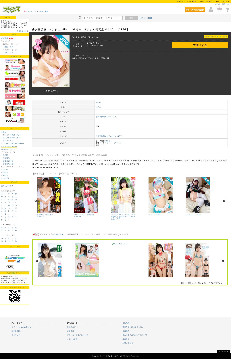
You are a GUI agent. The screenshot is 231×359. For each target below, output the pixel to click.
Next (224, 201)
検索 (131, 18)
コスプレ (108, 141)
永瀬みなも (78, 216)
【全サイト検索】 (146, 18)
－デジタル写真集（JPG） (11, 138)
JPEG (98, 102)
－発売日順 (5, 158)
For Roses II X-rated (193, 214)
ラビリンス (15, 335)
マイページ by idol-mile (21, 327)
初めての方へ (226, 4)
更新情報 (4, 38)
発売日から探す (7, 186)
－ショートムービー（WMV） (13, 143)
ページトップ (223, 351)
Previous (35, 201)
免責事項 (126, 339)
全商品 (3, 132)
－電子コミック (7, 141)
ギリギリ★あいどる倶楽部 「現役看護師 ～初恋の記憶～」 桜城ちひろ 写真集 (123, 216)
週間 (6, 47)
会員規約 (126, 331)
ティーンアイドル (114, 143)
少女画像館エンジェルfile (106, 117)
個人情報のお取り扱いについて (134, 335)
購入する (201, 45)
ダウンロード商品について (77, 335)
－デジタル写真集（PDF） (11, 135)
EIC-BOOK (58, 234)
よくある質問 (72, 339)
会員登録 (70, 331)
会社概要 (126, 323)
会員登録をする (22, 31)
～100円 (4, 170)
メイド (102, 145)
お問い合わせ (127, 343)
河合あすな (41, 216)
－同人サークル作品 (9, 146)
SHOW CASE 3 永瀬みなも (84, 214)
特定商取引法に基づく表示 (133, 327)
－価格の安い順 (7, 161)
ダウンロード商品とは (100, 58)
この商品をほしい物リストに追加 (216, 36)
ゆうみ (98, 107)
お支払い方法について (81, 58)
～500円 (4, 175)
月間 (11, 47)
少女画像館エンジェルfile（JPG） (110, 136)
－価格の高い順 (7, 164)
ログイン (218, 4)
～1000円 (5, 178)
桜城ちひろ (115, 219)
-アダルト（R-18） (9, 149)
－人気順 (4, 155)
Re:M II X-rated (154, 214)
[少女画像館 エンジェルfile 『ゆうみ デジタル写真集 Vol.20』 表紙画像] (51, 61)
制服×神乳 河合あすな (45, 214)
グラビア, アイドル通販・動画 (37, 11)
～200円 (4, 172)
